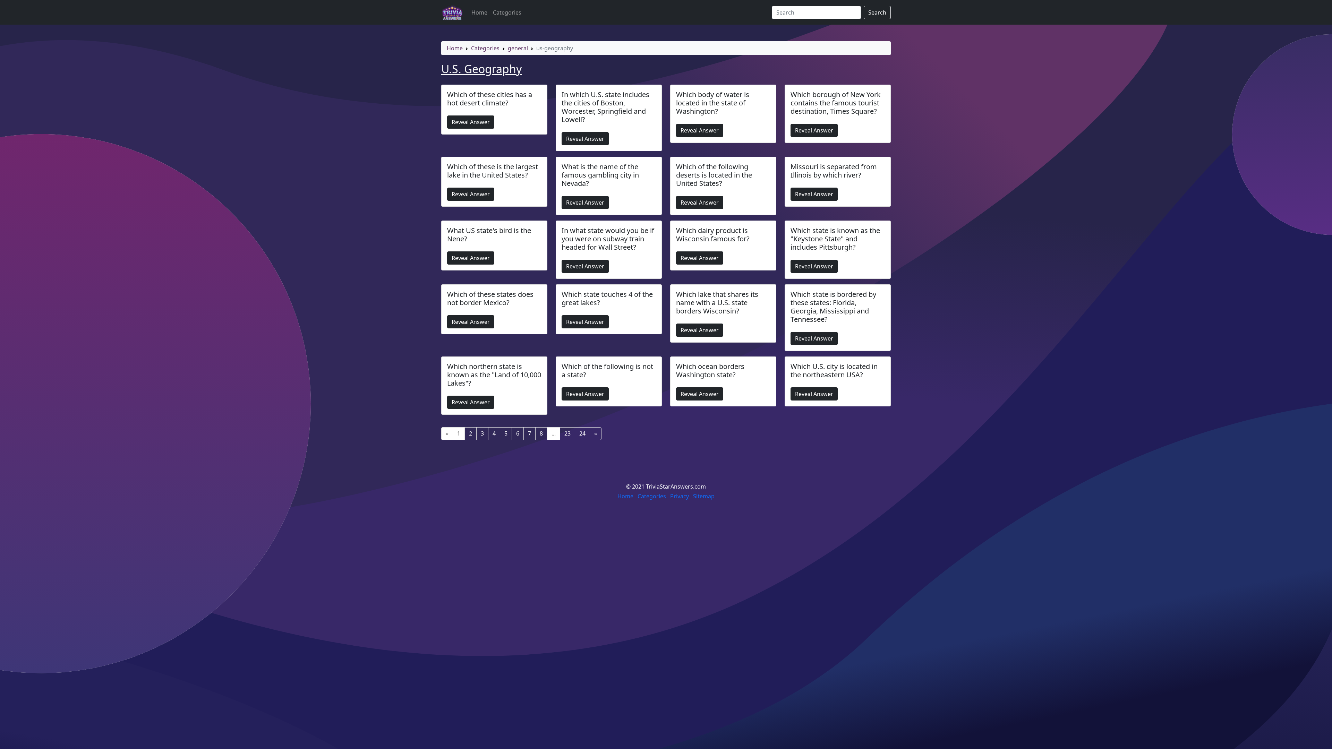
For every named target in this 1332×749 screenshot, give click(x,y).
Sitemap (704, 496)
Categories (507, 12)
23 (567, 433)
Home (479, 12)
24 (582, 433)
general (518, 48)
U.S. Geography (481, 68)
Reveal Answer (471, 122)
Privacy (679, 496)
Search (877, 12)
